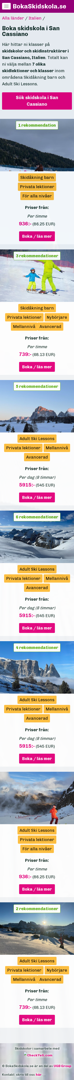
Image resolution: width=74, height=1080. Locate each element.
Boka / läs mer (37, 236)
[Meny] (6, 6)
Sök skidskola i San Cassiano (37, 101)
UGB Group (62, 1066)
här (39, 1075)
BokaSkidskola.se (39, 6)
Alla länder (13, 18)
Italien (35, 18)
